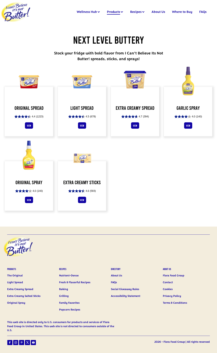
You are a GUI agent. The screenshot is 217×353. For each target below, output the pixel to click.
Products (113, 12)
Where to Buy (182, 12)
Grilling (64, 296)
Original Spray (16, 303)
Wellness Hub (87, 12)
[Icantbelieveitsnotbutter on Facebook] (9, 342)
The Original (15, 275)
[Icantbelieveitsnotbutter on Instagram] (15, 342)
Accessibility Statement (125, 296)
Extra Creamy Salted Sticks (24, 296)
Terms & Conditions (175, 303)
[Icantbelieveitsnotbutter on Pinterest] (21, 342)
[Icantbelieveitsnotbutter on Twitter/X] (27, 342)
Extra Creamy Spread (20, 289)
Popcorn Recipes (69, 309)
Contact (168, 282)
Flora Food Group (173, 275)
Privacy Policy (172, 296)
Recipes (136, 12)
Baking (63, 289)
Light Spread (15, 282)
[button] (98, 12)
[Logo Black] (16, 1)
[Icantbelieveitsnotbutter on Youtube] (33, 342)
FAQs (203, 12)
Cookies (168, 289)
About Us (158, 12)
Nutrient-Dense (69, 275)
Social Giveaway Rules (125, 289)
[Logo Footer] (20, 236)
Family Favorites (69, 303)
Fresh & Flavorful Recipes (74, 282)
